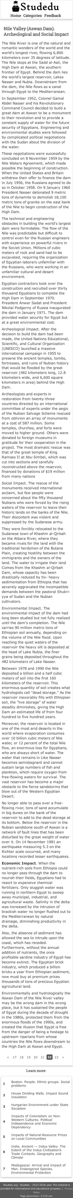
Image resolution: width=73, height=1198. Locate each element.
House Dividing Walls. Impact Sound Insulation (39, 1095)
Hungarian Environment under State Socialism (39, 1106)
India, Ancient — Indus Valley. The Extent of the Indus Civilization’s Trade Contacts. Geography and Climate (38, 1151)
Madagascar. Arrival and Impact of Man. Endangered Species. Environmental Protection (38, 1168)
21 (43, 1057)
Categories (32, 15)
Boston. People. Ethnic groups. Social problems (40, 1083)
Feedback (52, 15)
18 (22, 1057)
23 (56, 1057)
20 (36, 1057)
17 (15, 1057)
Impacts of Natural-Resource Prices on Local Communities (39, 1136)
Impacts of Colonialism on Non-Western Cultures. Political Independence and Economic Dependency (36, 1121)
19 (29, 1057)
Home (16, 15)
